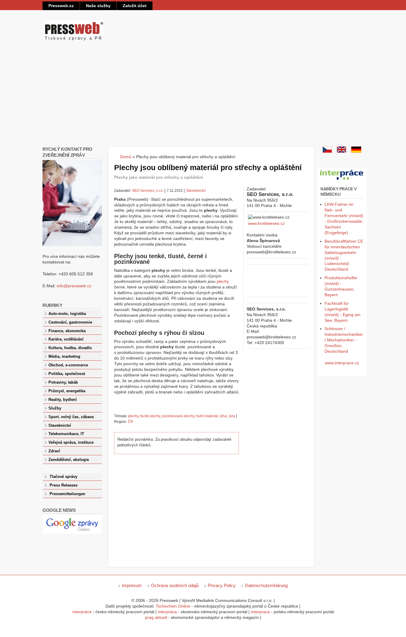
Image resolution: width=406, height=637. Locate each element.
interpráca (167, 611)
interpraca (260, 611)
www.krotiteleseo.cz (266, 223)
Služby (54, 408)
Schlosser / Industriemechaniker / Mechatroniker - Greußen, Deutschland (344, 340)
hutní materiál (207, 416)
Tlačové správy (63, 477)
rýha (223, 416)
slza (232, 416)
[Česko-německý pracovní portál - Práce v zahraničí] (342, 180)
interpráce (82, 611)
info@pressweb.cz (74, 285)
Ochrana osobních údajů (175, 585)
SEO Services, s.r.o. (147, 191)
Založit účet (135, 5)
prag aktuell (156, 617)
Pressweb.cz (61, 5)
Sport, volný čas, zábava (71, 417)
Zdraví (54, 451)
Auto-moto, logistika (67, 314)
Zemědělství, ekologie (68, 460)
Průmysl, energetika (66, 391)
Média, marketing (64, 356)
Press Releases (64, 485)
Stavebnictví (196, 191)
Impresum (132, 585)
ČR (130, 422)
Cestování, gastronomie (70, 322)
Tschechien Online (173, 606)
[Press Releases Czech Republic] (341, 151)
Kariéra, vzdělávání (66, 339)
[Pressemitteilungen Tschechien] (356, 151)
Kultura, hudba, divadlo (70, 348)
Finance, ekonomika (67, 331)
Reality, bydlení (62, 400)
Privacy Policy (222, 585)
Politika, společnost (66, 374)
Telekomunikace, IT (66, 434)
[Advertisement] (203, 101)
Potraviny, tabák (63, 382)
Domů (125, 156)
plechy (223, 281)
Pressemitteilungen (67, 494)
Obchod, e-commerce (68, 365)
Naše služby (98, 5)
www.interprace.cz (342, 362)
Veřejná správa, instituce (71, 442)
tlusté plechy (150, 416)
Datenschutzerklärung (266, 585)
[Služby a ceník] (327, 151)
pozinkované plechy (178, 416)
